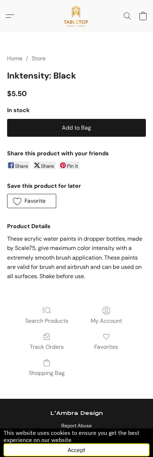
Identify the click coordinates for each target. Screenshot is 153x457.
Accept (76, 449)
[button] (76, 16)
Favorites (106, 347)
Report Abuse (76, 425)
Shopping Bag (47, 373)
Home (14, 58)
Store (39, 58)
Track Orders (47, 347)
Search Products (46, 321)
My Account (106, 321)
